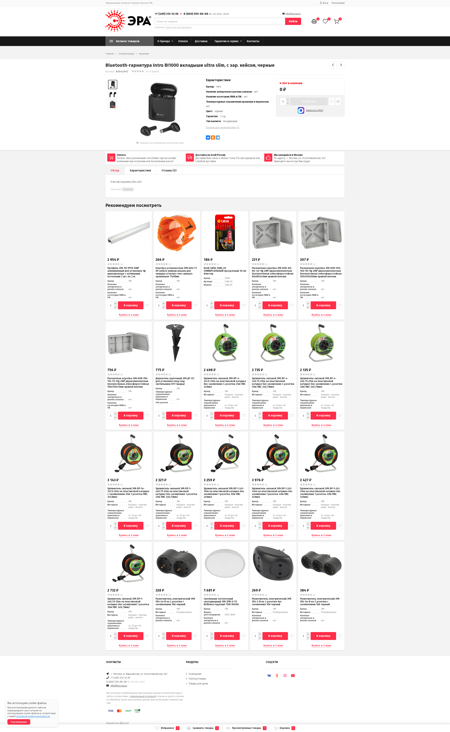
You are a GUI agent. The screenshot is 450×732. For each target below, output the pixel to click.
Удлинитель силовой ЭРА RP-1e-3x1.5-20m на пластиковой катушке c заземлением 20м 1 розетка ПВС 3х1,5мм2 (128, 492)
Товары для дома (198, 683)
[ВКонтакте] (208, 137)
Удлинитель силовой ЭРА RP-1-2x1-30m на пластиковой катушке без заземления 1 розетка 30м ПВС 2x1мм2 (224, 492)
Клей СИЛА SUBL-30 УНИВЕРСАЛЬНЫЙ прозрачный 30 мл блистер (225, 271)
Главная (109, 54)
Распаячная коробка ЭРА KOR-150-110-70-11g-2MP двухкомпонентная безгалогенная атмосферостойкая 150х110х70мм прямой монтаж (128, 382)
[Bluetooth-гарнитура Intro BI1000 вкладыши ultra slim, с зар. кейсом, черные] (112, 84)
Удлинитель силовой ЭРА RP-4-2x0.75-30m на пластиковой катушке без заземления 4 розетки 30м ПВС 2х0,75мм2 (273, 382)
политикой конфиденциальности (33, 716)
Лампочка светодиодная (178, 27)
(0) (121, 264)
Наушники (144, 54)
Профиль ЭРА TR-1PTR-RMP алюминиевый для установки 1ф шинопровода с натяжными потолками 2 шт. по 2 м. (126, 272)
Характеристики (140, 170)
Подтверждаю (19, 722)
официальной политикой (143, 696)
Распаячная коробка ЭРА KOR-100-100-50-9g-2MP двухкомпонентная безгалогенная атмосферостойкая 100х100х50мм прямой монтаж (321, 272)
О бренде (163, 41)
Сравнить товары (205, 728)
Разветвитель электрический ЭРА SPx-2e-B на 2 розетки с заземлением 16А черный (175, 601)
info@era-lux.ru (293, 13)
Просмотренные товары (248, 728)
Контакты (253, 41)
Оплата (183, 41)
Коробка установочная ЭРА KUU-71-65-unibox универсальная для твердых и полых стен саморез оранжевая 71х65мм (177, 272)
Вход (325, 3)
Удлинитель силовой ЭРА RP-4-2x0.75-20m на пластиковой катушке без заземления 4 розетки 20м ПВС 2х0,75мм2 (321, 382)
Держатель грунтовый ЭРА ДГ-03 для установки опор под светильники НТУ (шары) (175, 381)
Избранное (169, 728)
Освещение (195, 673)
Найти (293, 21)
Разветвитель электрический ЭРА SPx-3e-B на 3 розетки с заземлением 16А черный (319, 601)
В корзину (309, 101)
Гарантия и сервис (227, 41)
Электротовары (126, 54)
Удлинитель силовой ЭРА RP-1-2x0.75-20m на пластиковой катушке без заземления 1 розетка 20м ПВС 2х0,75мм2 (176, 492)
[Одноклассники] (213, 137)
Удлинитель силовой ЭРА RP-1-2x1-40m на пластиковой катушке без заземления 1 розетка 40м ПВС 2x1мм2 (272, 492)
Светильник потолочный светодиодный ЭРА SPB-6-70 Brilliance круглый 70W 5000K (221, 601)
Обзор (115, 170)
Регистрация (338, 3)
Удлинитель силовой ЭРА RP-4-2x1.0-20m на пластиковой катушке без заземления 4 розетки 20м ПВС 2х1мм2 (225, 382)
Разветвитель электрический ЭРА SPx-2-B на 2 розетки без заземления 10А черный (271, 601)
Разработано (113, 723)
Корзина (287, 728)
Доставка (201, 41)
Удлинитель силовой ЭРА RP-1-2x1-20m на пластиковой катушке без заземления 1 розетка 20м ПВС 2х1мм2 (320, 492)
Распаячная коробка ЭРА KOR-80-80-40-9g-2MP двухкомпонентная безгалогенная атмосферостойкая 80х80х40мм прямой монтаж (272, 272)
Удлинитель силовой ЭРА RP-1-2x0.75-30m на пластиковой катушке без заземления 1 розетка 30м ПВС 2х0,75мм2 (128, 603)
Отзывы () (169, 170)
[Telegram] (218, 137)
